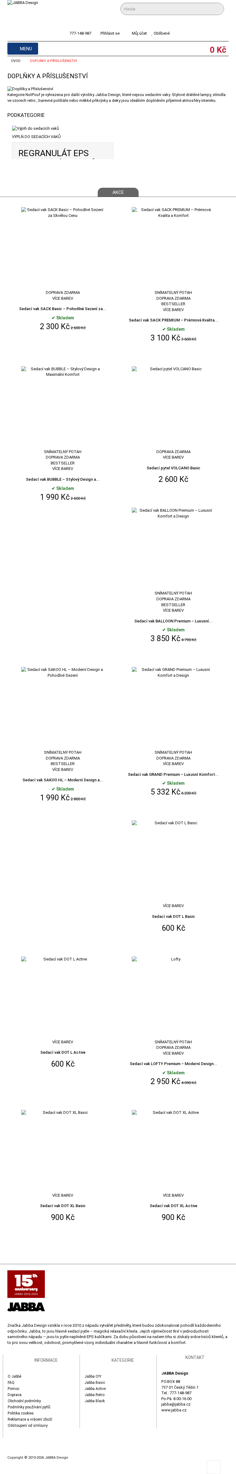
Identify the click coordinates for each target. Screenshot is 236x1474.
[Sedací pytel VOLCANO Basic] (173, 407)
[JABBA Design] (34, 12)
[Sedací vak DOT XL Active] (173, 1151)
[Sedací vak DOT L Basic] (173, 861)
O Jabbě (14, 1376)
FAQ (11, 1382)
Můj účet (139, 33)
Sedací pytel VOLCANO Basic (173, 468)
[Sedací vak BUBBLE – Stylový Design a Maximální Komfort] (62, 407)
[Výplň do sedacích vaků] (62, 129)
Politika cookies (21, 1413)
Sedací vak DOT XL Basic (63, 1205)
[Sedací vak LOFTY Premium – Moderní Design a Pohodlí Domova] (173, 997)
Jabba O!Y (93, 1376)
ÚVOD (16, 61)
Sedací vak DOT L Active (62, 1052)
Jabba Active (95, 1389)
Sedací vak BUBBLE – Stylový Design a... (63, 479)
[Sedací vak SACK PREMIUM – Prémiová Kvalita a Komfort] (173, 248)
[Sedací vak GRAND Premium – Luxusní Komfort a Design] (173, 708)
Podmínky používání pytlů (29, 1407)
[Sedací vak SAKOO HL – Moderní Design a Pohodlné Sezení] (62, 708)
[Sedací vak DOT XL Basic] (62, 1151)
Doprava (15, 1395)
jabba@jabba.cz (176, 1404)
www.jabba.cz (174, 1410)
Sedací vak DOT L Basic (173, 916)
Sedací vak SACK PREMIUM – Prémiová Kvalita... (173, 320)
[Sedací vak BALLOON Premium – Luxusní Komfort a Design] (173, 549)
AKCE (118, 192)
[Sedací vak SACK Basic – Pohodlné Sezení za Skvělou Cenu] (62, 248)
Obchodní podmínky (24, 1401)
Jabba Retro (94, 1395)
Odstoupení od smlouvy (28, 1425)
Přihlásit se (110, 33)
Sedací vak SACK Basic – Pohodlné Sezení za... (62, 308)
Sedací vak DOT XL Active (173, 1205)
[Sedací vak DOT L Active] (62, 997)
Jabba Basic (95, 1382)
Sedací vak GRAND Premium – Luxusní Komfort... (173, 774)
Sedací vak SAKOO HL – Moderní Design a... (62, 780)
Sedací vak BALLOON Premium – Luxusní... (173, 621)
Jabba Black (95, 1401)
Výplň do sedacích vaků (36, 136)
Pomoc (13, 1389)
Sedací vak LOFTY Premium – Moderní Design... (173, 1063)
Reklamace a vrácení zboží (30, 1419)
